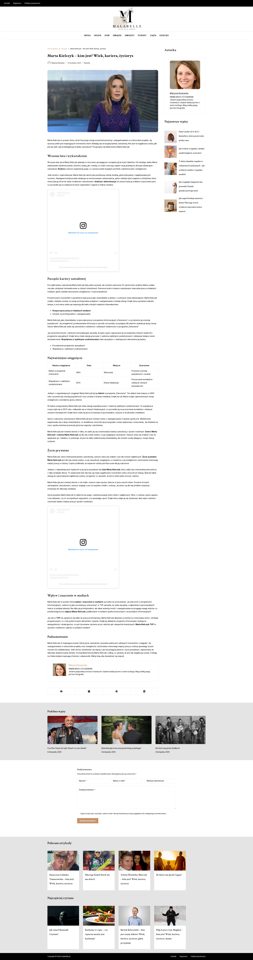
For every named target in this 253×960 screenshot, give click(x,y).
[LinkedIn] (144, 691)
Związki (117, 35)
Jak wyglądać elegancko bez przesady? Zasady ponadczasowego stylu (191, 186)
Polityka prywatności (32, 3)
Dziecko (164, 35)
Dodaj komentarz (87, 790)
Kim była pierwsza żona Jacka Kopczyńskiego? (121, 748)
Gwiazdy (130, 35)
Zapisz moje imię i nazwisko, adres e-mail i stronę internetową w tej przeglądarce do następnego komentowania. (123, 814)
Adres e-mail (119, 781)
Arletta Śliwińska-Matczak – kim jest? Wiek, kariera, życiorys (134, 879)
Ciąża (153, 35)
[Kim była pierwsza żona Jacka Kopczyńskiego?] (126, 730)
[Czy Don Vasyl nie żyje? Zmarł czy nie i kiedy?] (72, 730)
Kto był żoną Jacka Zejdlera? (167, 748)
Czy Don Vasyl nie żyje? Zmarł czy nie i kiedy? (66, 748)
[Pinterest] (117, 691)
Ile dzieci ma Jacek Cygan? (169, 874)
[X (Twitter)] (89, 691)
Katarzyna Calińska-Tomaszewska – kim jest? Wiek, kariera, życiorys (61, 879)
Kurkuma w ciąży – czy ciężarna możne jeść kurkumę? (96, 934)
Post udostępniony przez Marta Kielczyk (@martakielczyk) (83, 267)
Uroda (97, 35)
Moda (87, 35)
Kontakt (7, 3)
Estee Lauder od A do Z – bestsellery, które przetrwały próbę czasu (191, 136)
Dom (107, 35)
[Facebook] (61, 691)
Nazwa (82, 781)
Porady (142, 35)
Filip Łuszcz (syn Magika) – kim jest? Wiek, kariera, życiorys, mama (169, 934)
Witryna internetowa (155, 781)
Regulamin (17, 3)
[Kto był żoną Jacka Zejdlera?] (180, 730)
